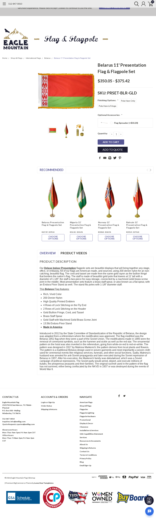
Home (4, 58)
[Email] (104, 157)
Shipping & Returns (49, 409)
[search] (136, 4)
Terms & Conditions (88, 455)
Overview (48, 253)
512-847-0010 (15, 3)
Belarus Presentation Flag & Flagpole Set (53, 223)
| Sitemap (31, 478)
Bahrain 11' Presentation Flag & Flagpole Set (136, 225)
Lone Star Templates (43, 483)
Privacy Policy (85, 458)
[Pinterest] (119, 157)
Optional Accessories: (110, 115)
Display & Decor (86, 423)
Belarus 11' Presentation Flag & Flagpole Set (72, 58)
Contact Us (84, 451)
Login (43, 402)
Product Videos (73, 253)
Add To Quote (113, 149)
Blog (82, 462)
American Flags (86, 402)
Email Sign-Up (85, 465)
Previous (41, 91)
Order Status (46, 406)
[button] (23, 497)
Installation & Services (89, 430)
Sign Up (51, 402)
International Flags (33, 58)
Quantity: (103, 133)
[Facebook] (99, 157)
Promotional (85, 420)
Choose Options (53, 237)
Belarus (47, 58)
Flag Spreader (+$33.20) (126, 123)
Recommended (51, 170)
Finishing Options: (108, 100)
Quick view (53, 197)
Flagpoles (84, 409)
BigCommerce (20, 483)
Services (83, 437)
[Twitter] (114, 157)
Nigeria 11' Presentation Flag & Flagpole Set (80, 225)
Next (92, 91)
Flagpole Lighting (87, 413)
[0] (149, 4)
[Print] (109, 157)
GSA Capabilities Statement (91, 434)
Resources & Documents (90, 441)
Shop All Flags (16, 58)
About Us (84, 444)
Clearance (84, 427)
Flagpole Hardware (88, 416)
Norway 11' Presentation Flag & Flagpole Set (108, 225)
